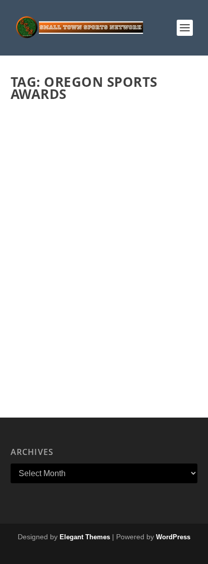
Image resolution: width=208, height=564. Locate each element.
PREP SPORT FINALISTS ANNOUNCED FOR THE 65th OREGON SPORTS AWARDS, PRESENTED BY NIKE (97, 270)
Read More (52, 365)
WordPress (173, 537)
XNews (120, 296)
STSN (37, 296)
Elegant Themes (85, 537)
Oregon (96, 296)
